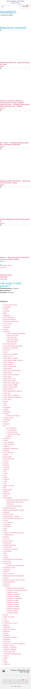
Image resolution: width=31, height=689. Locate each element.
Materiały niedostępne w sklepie (13, 510)
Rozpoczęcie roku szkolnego (12, 559)
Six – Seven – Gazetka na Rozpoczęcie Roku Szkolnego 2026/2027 (14, 143)
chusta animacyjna (9, 319)
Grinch (5, 422)
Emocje (5, 401)
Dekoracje (6, 331)
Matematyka (7, 498)
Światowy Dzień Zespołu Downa (14, 580)
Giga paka (6, 411)
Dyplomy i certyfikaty (10, 354)
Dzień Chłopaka (8, 362)
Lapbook (6, 469)
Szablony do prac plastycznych (17, 590)
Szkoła (5, 615)
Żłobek (5, 662)
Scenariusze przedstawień (15, 565)
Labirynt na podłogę (13, 434)
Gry (4, 426)
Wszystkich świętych (10, 637)
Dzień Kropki (7, 372)
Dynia (5, 352)
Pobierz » (2, 66)
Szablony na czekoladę (14, 598)
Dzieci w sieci (7, 356)
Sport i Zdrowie (8, 574)
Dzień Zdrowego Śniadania (12, 397)
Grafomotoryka (8, 418)
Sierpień (6, 572)
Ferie (5, 403)
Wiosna (5, 633)
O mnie (5, 520)
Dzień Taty (6, 393)
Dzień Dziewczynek (9, 366)
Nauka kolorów (8, 514)
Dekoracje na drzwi (9, 344)
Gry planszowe (12, 430)
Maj (4, 487)
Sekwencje (6, 569)
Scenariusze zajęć (9, 567)
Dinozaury (6, 350)
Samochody (7, 561)
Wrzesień (6, 635)
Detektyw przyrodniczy (11, 348)
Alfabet (5, 309)
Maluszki (6, 491)
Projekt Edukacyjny (9, 545)
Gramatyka (7, 420)
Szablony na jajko (12, 600)
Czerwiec (6, 327)
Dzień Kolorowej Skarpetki (12, 370)
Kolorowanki (7, 457)
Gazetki (5, 409)
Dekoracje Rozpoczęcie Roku (13, 346)
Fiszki (5, 405)
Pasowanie (6, 524)
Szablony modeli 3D (13, 594)
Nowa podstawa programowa (13, 518)
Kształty (6, 463)
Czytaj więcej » (4, 279)
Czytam (6, 329)
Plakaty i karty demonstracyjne (13, 533)
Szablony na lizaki (13, 604)
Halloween (6, 438)
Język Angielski (8, 442)
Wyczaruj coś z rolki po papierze (14, 643)
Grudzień (6, 424)
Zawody (6, 656)
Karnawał (6, 450)
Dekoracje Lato (12, 338)
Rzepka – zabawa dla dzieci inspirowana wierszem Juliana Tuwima (15, 258)
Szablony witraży (12, 613)
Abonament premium (10, 305)
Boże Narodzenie (9, 317)
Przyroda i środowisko (10, 549)
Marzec (5, 496)
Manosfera (6, 494)
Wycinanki (6, 639)
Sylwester (6, 584)
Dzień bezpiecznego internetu (13, 360)
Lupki (5, 481)
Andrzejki (6, 311)
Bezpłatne (6, 315)
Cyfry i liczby (7, 323)
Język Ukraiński (8, 444)
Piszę (5, 530)
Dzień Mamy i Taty (9, 379)
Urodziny (6, 621)
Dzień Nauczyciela (9, 381)
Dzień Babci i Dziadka (10, 358)
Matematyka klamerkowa (15, 502)
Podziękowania (8, 535)
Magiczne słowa (8, 485)
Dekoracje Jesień (12, 335)
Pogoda (6, 537)
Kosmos (6, 461)
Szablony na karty (13, 602)
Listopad (6, 479)
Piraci (5, 528)
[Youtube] (19, 686)
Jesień (5, 440)
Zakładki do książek (9, 650)
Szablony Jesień (12, 592)
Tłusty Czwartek (8, 617)
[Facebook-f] (11, 686)
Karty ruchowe (8, 452)
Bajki (5, 313)
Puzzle (5, 555)
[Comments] (13, 686)
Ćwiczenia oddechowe (10, 321)
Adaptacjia (6, 307)
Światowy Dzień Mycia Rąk (6, 276)
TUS (4, 619)
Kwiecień (6, 465)
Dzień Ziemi (7, 399)
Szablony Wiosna (12, 611)
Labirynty (6, 467)
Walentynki (7, 627)
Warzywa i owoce (9, 629)
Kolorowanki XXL (8, 459)
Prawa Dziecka (8, 541)
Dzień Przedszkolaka (10, 387)
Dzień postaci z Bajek (10, 385)
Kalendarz (6, 446)
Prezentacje (7, 543)
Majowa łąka (7, 489)
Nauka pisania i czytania (11, 516)
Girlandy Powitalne (13, 416)
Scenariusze (7, 563)
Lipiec (5, 477)
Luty (4, 483)
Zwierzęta (6, 664)
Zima (5, 660)
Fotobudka (6, 407)
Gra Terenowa (11, 428)
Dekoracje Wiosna (13, 340)
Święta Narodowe (9, 582)
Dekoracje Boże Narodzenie (16, 333)
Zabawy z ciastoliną (9, 647)
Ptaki (5, 553)
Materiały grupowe (9, 508)
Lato (4, 471)
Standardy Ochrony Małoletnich (13, 576)
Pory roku (6, 539)
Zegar (5, 658)
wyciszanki (7, 641)
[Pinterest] (15, 686)
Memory (9, 436)
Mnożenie (10, 504)
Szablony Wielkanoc (13, 608)
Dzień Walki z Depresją (10, 395)
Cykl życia (6, 325)
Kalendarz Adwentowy (10, 448)
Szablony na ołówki (13, 606)
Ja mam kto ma (12, 432)
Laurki (5, 473)
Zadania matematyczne (14, 506)
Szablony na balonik (13, 596)
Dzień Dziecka (8, 364)
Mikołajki (6, 512)
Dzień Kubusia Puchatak (11, 374)
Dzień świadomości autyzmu (12, 391)
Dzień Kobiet (7, 368)
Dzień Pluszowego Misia (11, 383)
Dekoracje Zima (12, 342)
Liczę (5, 475)
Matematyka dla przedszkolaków (18, 500)
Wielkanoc (6, 631)
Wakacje (6, 625)
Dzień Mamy (7, 377)
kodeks (5, 455)
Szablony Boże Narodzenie (16, 588)
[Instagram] (17, 686)
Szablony (6, 586)
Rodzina (6, 557)
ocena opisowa (8, 522)
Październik (7, 526)
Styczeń (6, 578)
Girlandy (6, 413)
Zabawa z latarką (9, 645)
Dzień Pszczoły (8, 389)
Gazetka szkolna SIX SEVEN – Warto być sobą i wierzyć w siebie (15, 182)
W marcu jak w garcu (10, 623)
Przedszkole (7, 547)
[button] (3, 6)
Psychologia (7, 551)
